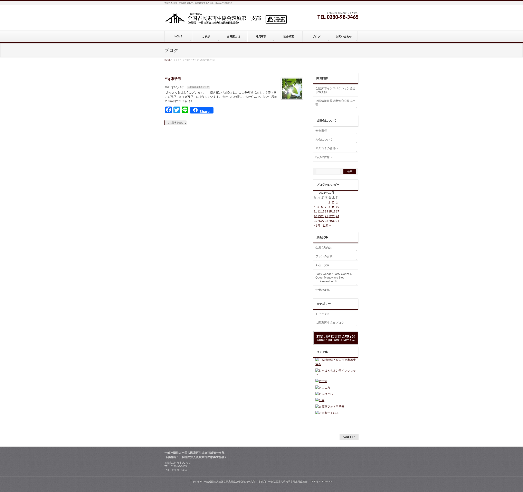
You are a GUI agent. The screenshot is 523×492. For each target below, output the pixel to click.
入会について (324, 139)
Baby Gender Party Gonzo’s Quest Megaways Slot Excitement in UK (333, 277)
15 (330, 211)
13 (322, 211)
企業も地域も (324, 247)
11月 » (327, 225)
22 (330, 216)
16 (333, 211)
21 (326, 216)
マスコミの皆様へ (326, 148)
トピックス (322, 314)
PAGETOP (349, 437)
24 (337, 216)
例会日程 (321, 130)
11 (315, 211)
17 (337, 211)
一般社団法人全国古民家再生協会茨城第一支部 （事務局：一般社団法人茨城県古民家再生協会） (257, 481)
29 (330, 220)
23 (333, 216)
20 (322, 216)
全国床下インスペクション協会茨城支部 (335, 90)
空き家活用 (172, 79)
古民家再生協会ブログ (198, 87)
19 (319, 216)
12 (319, 211)
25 (315, 220)
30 (333, 220)
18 (315, 216)
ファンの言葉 (324, 256)
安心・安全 (322, 265)
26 (319, 220)
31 (337, 220)
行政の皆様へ (324, 157)
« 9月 (316, 225)
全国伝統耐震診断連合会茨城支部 (335, 102)
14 (326, 211)
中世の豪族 (322, 290)
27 (322, 220)
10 (337, 206)
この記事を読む (175, 122)
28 (326, 220)
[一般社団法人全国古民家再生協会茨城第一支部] (225, 19)
